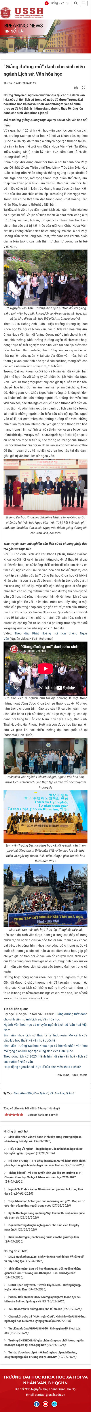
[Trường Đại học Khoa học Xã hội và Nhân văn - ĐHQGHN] (5, 12)
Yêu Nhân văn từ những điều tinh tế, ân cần (35, 1309)
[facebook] (36, 1404)
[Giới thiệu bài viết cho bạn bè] (70, 87)
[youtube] (45, 1404)
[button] (54, 3)
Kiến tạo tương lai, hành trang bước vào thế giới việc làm (43, 1237)
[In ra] (76, 87)
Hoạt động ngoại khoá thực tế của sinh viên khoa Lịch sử (42, 1067)
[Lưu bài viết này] (84, 87)
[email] (54, 1404)
